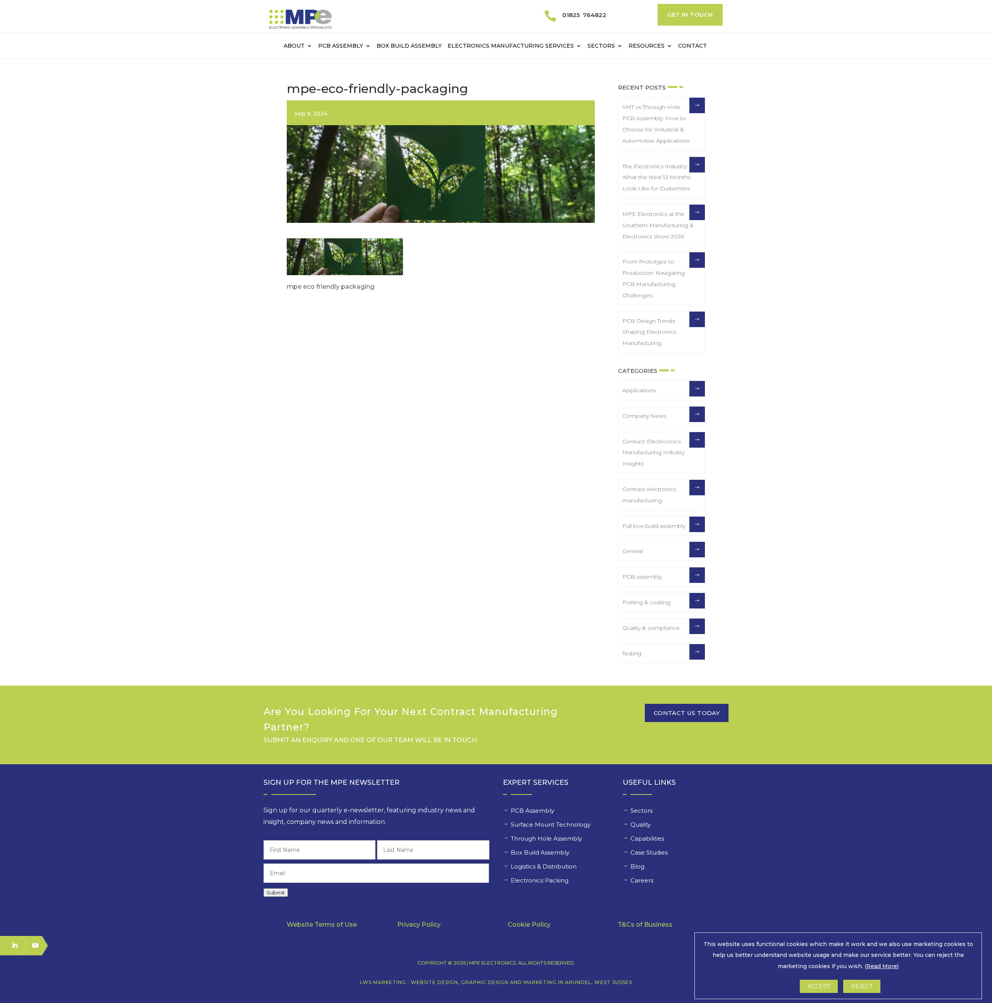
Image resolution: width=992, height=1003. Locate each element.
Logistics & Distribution (544, 866)
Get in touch (690, 14)
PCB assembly (642, 576)
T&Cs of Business (645, 924)
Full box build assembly (653, 525)
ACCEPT (819, 986)
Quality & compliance (651, 627)
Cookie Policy (529, 924)
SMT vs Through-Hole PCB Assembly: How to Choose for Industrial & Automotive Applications (655, 123)
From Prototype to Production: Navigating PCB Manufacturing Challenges (653, 278)
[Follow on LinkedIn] (11, 945)
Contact (692, 46)
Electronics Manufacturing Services (511, 46)
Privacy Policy (419, 924)
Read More (881, 966)
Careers (642, 880)
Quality (641, 824)
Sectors (601, 46)
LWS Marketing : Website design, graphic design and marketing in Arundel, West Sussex (496, 982)
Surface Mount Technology (551, 824)
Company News (644, 415)
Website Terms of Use (322, 924)
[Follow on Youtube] (32, 945)
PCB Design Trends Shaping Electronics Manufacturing (649, 332)
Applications (639, 390)
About (294, 46)
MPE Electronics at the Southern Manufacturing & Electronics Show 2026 (658, 225)
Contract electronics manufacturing (649, 495)
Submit (276, 892)
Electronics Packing (540, 880)
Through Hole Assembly (547, 838)
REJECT (862, 986)
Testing (631, 653)
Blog (637, 866)
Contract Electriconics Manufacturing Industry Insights (653, 452)
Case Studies (649, 852)
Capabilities (648, 838)
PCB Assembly (340, 46)
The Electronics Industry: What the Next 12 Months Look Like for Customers (656, 177)
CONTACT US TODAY (687, 713)
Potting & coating (646, 602)
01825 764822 (584, 15)
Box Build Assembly (409, 46)
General (632, 551)
